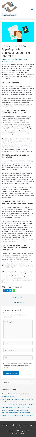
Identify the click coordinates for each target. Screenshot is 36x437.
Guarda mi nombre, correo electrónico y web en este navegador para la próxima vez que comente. (17, 366)
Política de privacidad (22, 431)
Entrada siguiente (18, 302)
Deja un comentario (8, 59)
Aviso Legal (10, 431)
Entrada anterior (18, 297)
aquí (7, 282)
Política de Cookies (18, 433)
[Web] (18, 358)
